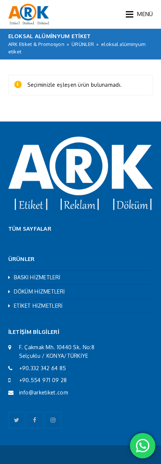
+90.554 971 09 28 (43, 380)
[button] (139, 14)
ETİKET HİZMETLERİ (38, 305)
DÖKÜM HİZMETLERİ (39, 291)
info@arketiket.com (43, 392)
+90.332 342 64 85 (42, 368)
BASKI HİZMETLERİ (37, 277)
